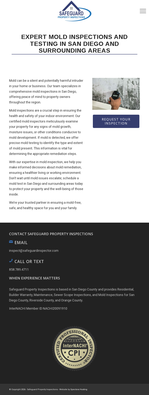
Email (21, 242)
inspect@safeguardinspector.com (34, 250)
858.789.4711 (19, 269)
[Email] (11, 241)
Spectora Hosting (79, 389)
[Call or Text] (11, 260)
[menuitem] (141, 11)
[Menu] (141, 11)
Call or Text (29, 261)
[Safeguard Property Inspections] (74, 11)
